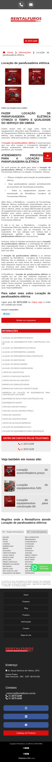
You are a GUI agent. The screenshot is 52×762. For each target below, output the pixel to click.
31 (27, 444)
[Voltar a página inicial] (26, 18)
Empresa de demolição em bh (15, 385)
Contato (17, 41)
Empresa (22, 31)
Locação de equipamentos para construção (23, 431)
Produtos (36, 31)
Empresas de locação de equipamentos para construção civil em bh (26, 394)
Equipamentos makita (12, 403)
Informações (38, 35)
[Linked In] (26, 716)
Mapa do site (26, 635)
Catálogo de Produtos (26, 733)
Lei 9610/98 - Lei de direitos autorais (14, 586)
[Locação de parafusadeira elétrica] (13, 76)
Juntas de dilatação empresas (16, 423)
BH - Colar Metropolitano (37, 532)
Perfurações (13, 35)
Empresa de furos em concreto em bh (20, 389)
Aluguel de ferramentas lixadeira (18, 352)
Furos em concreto (11, 415)
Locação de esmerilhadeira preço (32, 471)
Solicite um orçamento (26, 320)
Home (12, 31)
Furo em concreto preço (14, 407)
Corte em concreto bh (13, 372)
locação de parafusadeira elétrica (19, 143)
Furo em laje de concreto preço (18, 411)
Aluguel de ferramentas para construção (22, 356)
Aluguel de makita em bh (13, 360)
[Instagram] (26, 708)
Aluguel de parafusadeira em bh (17, 368)
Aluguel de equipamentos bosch (17, 338)
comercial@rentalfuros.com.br (20, 693)
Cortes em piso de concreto (15, 380)
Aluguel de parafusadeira (14, 364)
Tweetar (6, 313)
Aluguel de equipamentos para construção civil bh (26, 343)
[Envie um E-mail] (30, 4)
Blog (25, 35)
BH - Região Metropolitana (13, 532)
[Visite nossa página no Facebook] (26, 725)
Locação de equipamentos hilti (16, 427)
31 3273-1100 (31, 41)
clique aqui (37, 302)
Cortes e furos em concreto (16, 376)
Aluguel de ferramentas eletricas (19, 348)
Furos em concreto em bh (14, 419)
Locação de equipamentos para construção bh (32, 503)
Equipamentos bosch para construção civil (23, 399)
